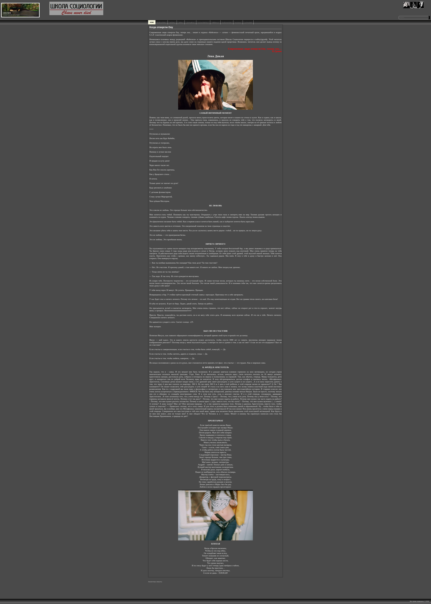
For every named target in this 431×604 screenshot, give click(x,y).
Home (152, 22)
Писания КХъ (227, 22)
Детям (180, 22)
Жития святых (203, 22)
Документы (190, 22)
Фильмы (238, 22)
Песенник (215, 22)
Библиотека (161, 22)
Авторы (172, 22)
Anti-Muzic (248, 22)
